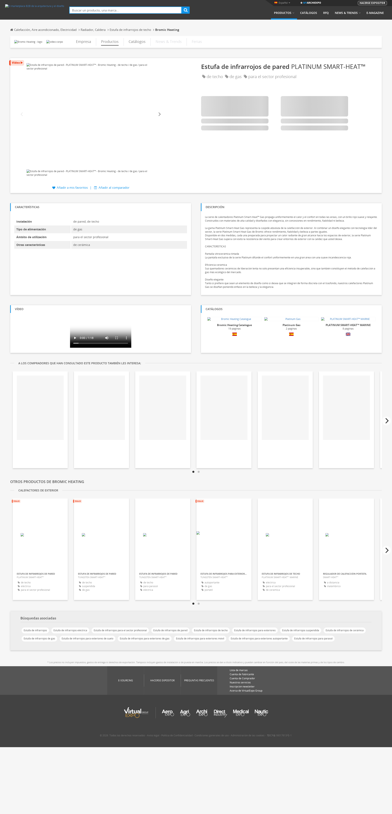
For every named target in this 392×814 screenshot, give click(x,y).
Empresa (83, 41)
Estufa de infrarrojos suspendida (300, 630)
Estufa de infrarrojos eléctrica (70, 630)
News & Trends (346, 13)
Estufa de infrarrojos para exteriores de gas (144, 638)
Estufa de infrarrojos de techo (211, 630)
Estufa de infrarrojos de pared (170, 630)
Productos (282, 13)
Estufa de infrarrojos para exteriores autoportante (259, 638)
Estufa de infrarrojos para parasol (313, 638)
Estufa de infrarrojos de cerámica (345, 630)
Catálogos (308, 13)
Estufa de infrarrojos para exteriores (255, 630)
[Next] (159, 114)
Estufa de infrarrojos (35, 630)
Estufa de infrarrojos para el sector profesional (120, 630)
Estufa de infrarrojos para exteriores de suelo (87, 638)
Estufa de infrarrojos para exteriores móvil (200, 638)
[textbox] (125, 10)
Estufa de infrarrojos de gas (39, 638)
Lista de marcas (239, 670)
